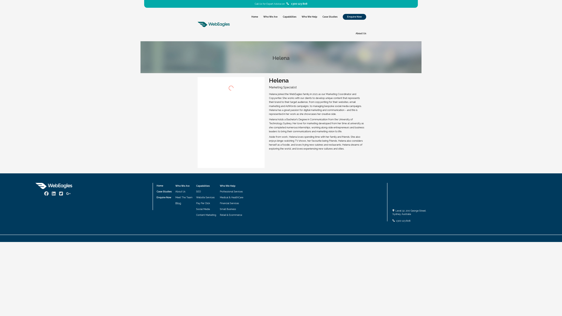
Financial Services (229, 203)
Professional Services (231, 191)
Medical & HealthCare (231, 197)
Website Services (205, 197)
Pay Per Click (203, 203)
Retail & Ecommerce (231, 215)
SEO (198, 191)
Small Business (228, 209)
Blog (178, 203)
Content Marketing (206, 215)
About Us (180, 191)
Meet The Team (183, 197)
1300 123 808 (403, 220)
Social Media (203, 209)
